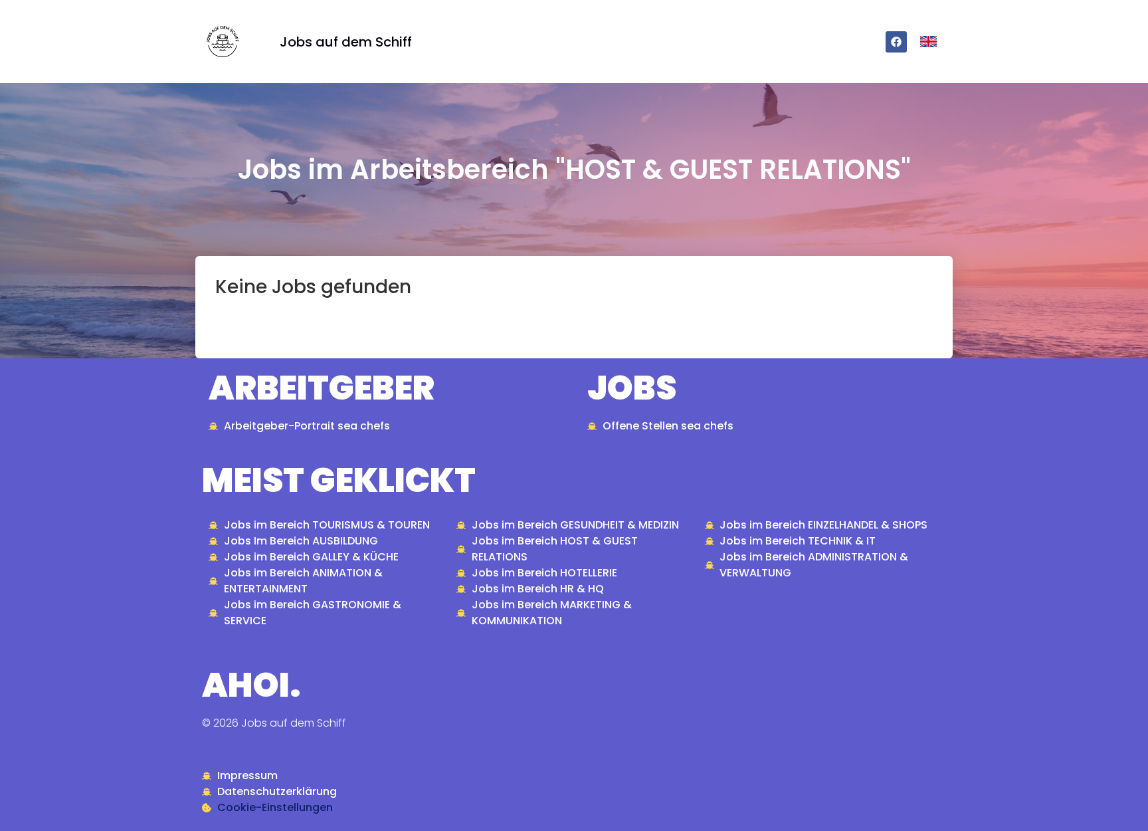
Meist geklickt (339, 480)
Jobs (631, 388)
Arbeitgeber (321, 388)
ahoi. (251, 685)
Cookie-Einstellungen (275, 807)
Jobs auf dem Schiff (346, 42)
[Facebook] (896, 42)
